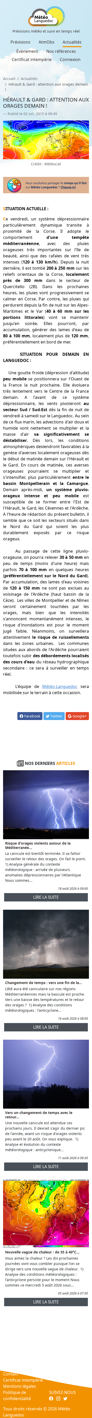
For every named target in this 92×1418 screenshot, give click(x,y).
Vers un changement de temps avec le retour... (38, 1114)
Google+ (79, 716)
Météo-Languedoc (59, 686)
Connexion (70, 59)
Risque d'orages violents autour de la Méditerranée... (38, 845)
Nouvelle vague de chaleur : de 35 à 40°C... (42, 1252)
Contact (10, 1374)
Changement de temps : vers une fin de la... (43, 982)
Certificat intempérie (32, 59)
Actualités (72, 42)
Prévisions (20, 42)
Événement (27, 51)
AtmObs (46, 42)
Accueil (9, 78)
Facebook (31, 716)
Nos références (61, 51)
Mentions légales (19, 1386)
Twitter (55, 716)
